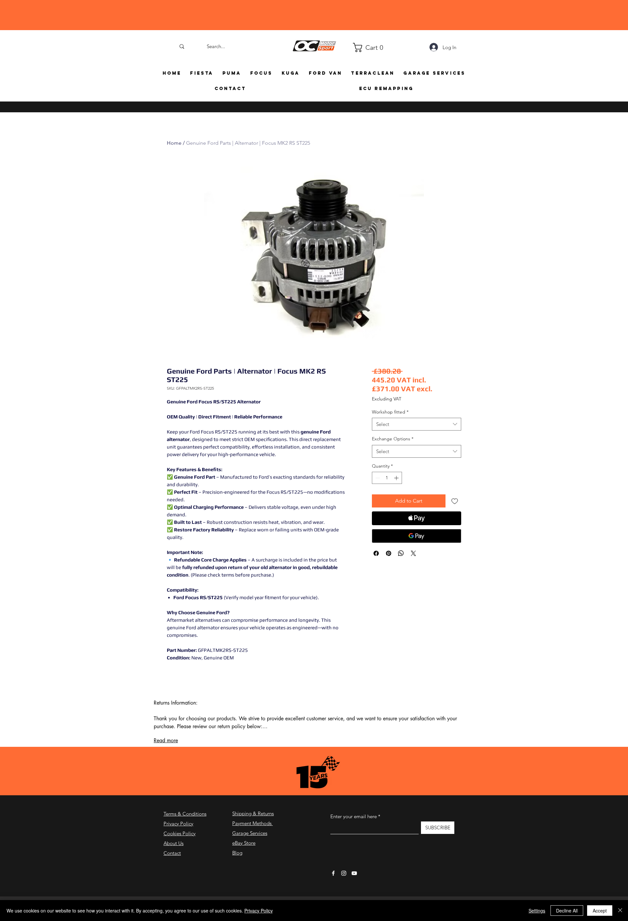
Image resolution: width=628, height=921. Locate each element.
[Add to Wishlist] (454, 500)
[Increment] (397, 478)
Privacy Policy (178, 823)
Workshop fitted (390, 412)
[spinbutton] (387, 478)
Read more (166, 740)
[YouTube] (354, 873)
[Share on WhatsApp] (401, 553)
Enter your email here (353, 816)
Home (174, 143)
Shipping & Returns (253, 813)
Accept (600, 910)
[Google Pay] (416, 536)
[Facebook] (333, 873)
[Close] (620, 910)
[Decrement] (377, 478)
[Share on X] (413, 553)
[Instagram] (343, 873)
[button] (356, 47)
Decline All (567, 910)
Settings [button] (537, 910)
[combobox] (416, 424)
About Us (173, 843)
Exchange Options (392, 439)
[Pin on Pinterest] (388, 553)
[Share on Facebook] (376, 553)
